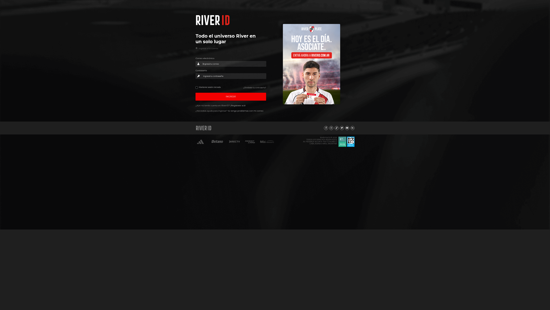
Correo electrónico (205, 58)
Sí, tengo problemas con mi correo (245, 111)
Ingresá (231, 96)
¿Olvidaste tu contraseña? (254, 88)
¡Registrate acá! (237, 105)
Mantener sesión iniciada (210, 87)
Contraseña (201, 70)
